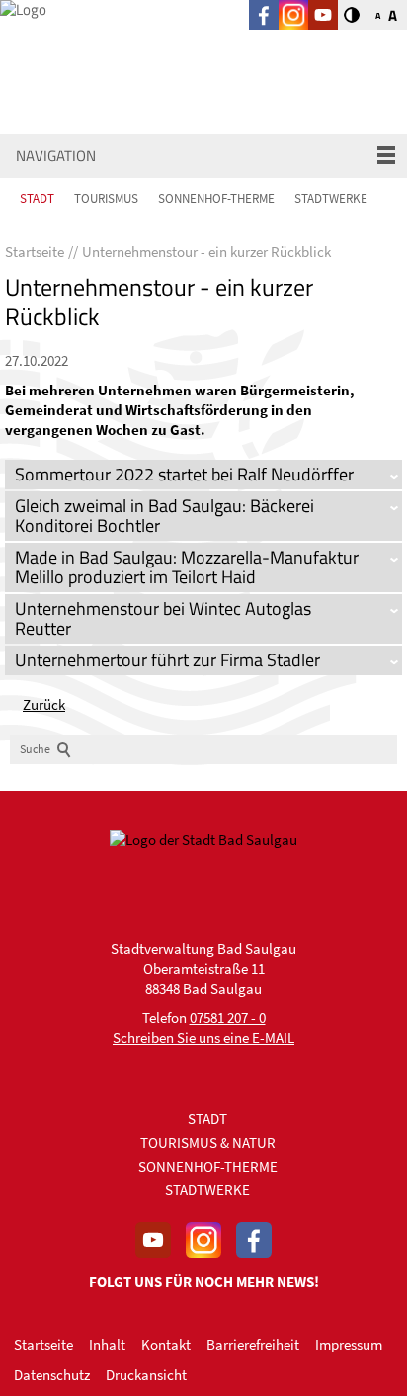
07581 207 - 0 (228, 1017)
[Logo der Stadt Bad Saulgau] (99, 42)
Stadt (37, 198)
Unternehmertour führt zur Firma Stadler (167, 660)
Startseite (43, 1344)
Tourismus (106, 198)
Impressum (348, 1344)
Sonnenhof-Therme (216, 198)
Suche (35, 749)
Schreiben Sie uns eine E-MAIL (203, 1037)
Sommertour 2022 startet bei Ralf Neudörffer (184, 474)
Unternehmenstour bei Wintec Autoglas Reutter (163, 618)
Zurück (44, 704)
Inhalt (107, 1344)
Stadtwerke (330, 198)
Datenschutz (52, 1374)
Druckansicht (146, 1374)
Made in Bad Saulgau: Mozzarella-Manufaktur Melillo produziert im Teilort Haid (187, 567)
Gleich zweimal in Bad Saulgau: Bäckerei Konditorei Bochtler (164, 515)
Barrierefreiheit (252, 1344)
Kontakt (166, 1344)
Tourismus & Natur (208, 1142)
